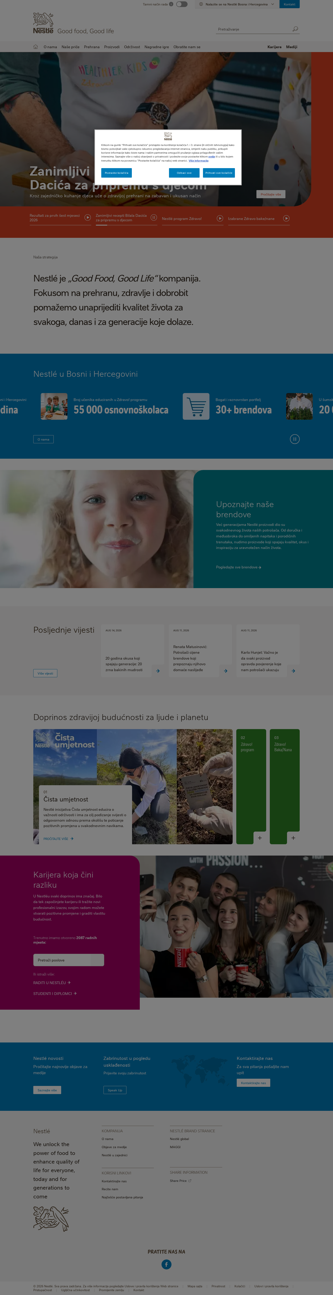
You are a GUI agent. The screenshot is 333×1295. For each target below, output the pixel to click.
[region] (168, 157)
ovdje (211, 156)
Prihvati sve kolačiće (218, 172)
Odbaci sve (184, 172)
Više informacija (198, 160)
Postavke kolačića (116, 172)
